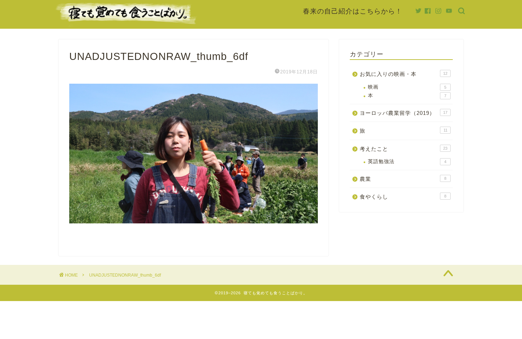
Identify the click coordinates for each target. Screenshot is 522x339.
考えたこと (403, 149)
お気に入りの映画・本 (403, 74)
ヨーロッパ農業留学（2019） (403, 113)
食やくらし (403, 197)
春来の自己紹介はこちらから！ (352, 11)
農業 (403, 179)
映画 (407, 87)
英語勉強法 (407, 161)
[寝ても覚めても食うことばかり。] (126, 24)
